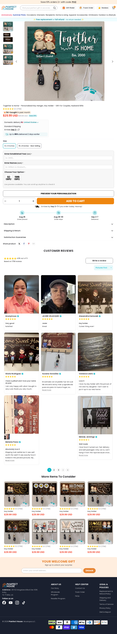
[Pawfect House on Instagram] (17, 602)
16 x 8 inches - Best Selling (29, 146)
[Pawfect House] (9, 8)
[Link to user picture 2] (7, 436)
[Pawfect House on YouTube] (10, 602)
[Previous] (16, 61)
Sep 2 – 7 (15, 129)
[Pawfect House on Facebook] (4, 602)
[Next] (112, 61)
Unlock (89, 570)
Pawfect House (16, 621)
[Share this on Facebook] (24, 244)
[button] (8, 109)
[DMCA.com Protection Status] (52, 622)
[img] (10, 319)
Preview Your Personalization (58, 193)
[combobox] (36, 8)
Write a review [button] (99, 260)
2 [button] (53, 470)
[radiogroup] (58, 178)
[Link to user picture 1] (21, 294)
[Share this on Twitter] (19, 244)
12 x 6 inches (9, 146)
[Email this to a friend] (33, 244)
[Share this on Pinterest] (29, 244)
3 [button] (58, 470)
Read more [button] (46, 390)
